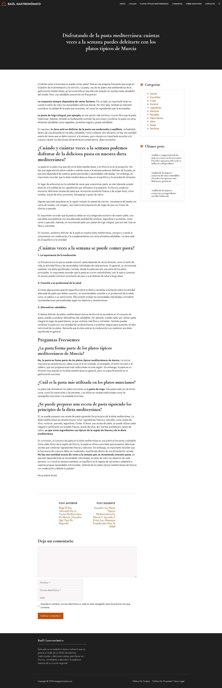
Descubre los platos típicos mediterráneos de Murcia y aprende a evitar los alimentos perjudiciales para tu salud (104, 517)
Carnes (153, 93)
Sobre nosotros (194, 4)
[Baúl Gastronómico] (3, 4)
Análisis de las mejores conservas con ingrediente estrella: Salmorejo (163, 193)
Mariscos (154, 111)
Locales (132, 4)
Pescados (154, 114)
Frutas (153, 100)
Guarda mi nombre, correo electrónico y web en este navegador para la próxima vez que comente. (85, 605)
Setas (152, 121)
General (154, 104)
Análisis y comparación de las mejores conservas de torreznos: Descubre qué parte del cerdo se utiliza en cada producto (166, 159)
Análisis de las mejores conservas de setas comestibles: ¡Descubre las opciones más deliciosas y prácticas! (165, 177)
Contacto (210, 4)
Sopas (153, 125)
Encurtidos (155, 97)
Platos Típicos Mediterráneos (154, 4)
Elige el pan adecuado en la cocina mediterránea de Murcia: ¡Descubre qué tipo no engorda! (70, 515)
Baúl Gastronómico (24, 4)
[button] (219, 4)
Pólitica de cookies (141, 681)
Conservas (177, 4)
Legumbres (155, 107)
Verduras (154, 128)
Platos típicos (156, 118)
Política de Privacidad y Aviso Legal (168, 681)
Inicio (122, 4)
